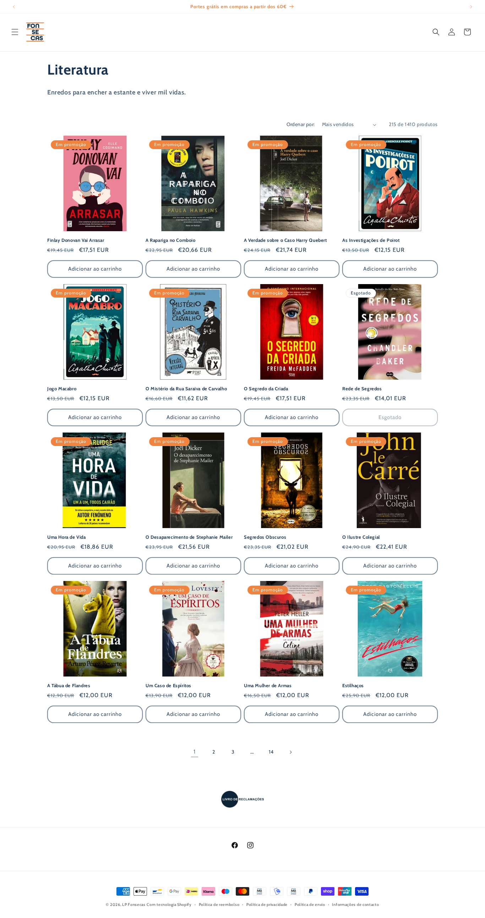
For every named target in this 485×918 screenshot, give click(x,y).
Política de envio (310, 904)
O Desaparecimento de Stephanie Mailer (189, 537)
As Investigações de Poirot (371, 240)
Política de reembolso (219, 904)
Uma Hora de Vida (66, 537)
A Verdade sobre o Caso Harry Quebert (285, 240)
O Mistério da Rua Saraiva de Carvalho (186, 388)
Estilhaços (353, 685)
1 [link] (195, 751)
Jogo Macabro (61, 388)
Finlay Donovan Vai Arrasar (75, 240)
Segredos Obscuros (265, 537)
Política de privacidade (267, 904)
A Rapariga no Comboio (171, 240)
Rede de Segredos (362, 388)
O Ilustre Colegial (361, 537)
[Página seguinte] (290, 752)
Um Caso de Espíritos (168, 685)
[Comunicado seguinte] (471, 6)
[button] (15, 32)
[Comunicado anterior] (14, 6)
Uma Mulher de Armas (267, 685)
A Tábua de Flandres (68, 685)
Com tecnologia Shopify (169, 904)
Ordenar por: (301, 124)
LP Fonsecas (134, 904)
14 (271, 752)
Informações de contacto (355, 904)
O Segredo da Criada (266, 388)
